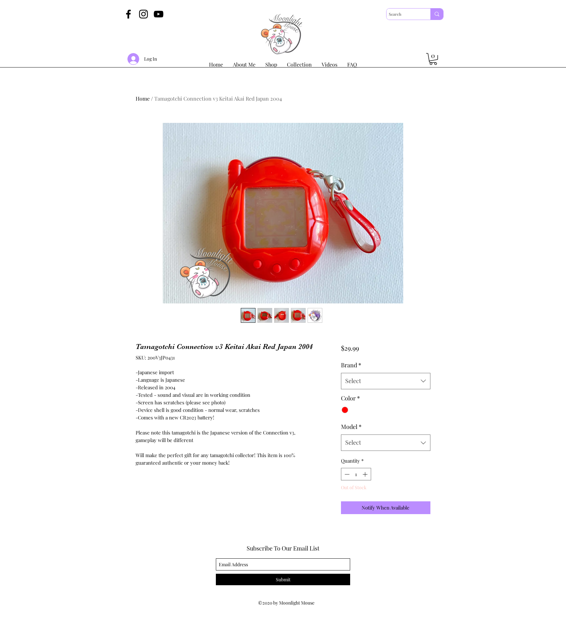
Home (143, 98)
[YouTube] (158, 14)
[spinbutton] (355, 474)
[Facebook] (128, 14)
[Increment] (365, 474)
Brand (351, 365)
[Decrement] (346, 474)
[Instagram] (143, 14)
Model (351, 427)
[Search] (436, 14)
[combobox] (385, 381)
